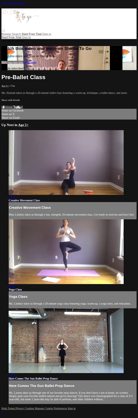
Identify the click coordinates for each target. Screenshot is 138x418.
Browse (6, 34)
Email (19, 107)
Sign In (26, 37)
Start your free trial (12, 62)
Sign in (46, 34)
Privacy (20, 408)
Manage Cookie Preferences (51, 408)
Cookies (30, 408)
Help (4, 408)
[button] (3, 30)
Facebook (7, 107)
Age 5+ (5, 85)
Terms (11, 408)
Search (17, 34)
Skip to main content (13, 2)
